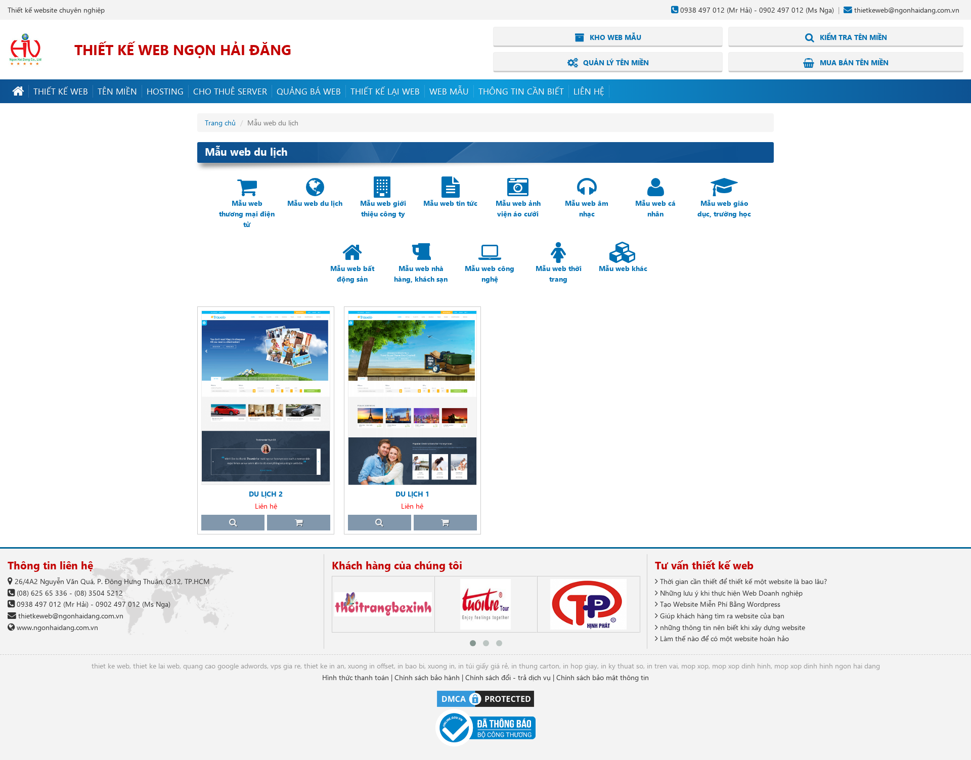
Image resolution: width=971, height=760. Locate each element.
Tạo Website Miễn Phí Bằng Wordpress (719, 604)
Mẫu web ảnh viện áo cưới (518, 208)
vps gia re (285, 665)
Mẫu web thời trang (559, 273)
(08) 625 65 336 (42, 593)
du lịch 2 (266, 494)
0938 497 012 (702, 10)
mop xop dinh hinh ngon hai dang (827, 665)
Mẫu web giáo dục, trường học (724, 208)
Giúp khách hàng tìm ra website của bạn (721, 615)
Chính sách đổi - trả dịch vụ (508, 677)
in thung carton (535, 665)
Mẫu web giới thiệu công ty (383, 208)
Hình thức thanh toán (355, 677)
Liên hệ (588, 91)
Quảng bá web (309, 91)
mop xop (695, 665)
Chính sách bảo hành (427, 677)
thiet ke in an (324, 665)
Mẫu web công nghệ (489, 273)
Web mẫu (449, 91)
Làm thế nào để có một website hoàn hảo (723, 638)
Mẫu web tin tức (450, 203)
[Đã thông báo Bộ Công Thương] (485, 728)
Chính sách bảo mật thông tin (602, 677)
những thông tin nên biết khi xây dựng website (731, 627)
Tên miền (117, 91)
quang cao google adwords (225, 665)
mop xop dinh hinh (741, 665)
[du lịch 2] (265, 397)
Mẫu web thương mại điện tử (247, 213)
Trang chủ (220, 122)
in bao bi (411, 665)
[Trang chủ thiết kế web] (18, 91)
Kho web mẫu (614, 37)
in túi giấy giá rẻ (483, 665)
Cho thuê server (230, 91)
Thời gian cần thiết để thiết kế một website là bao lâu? (742, 581)
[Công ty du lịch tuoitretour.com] (486, 604)
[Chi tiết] (232, 522)
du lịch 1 (412, 494)
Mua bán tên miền (853, 62)
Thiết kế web (60, 91)
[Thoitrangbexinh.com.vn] (383, 604)
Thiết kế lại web (385, 91)
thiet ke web (110, 665)
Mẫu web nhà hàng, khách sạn (421, 273)
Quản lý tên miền (615, 62)
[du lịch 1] (412, 397)
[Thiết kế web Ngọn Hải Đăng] (25, 49)
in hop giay (580, 665)
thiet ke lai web (156, 665)
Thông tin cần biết (521, 91)
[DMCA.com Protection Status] (485, 698)
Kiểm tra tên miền (852, 37)
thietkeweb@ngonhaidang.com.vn (906, 10)
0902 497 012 (781, 10)
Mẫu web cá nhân (655, 208)
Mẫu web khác (623, 268)
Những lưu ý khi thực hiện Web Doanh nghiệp (730, 593)
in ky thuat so (622, 665)
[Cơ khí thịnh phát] (588, 604)
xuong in (441, 665)
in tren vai (662, 665)
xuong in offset (371, 665)
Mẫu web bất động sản (352, 273)
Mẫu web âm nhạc (586, 208)
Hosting (165, 91)
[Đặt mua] (298, 522)
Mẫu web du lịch (314, 203)
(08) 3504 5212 (98, 593)
